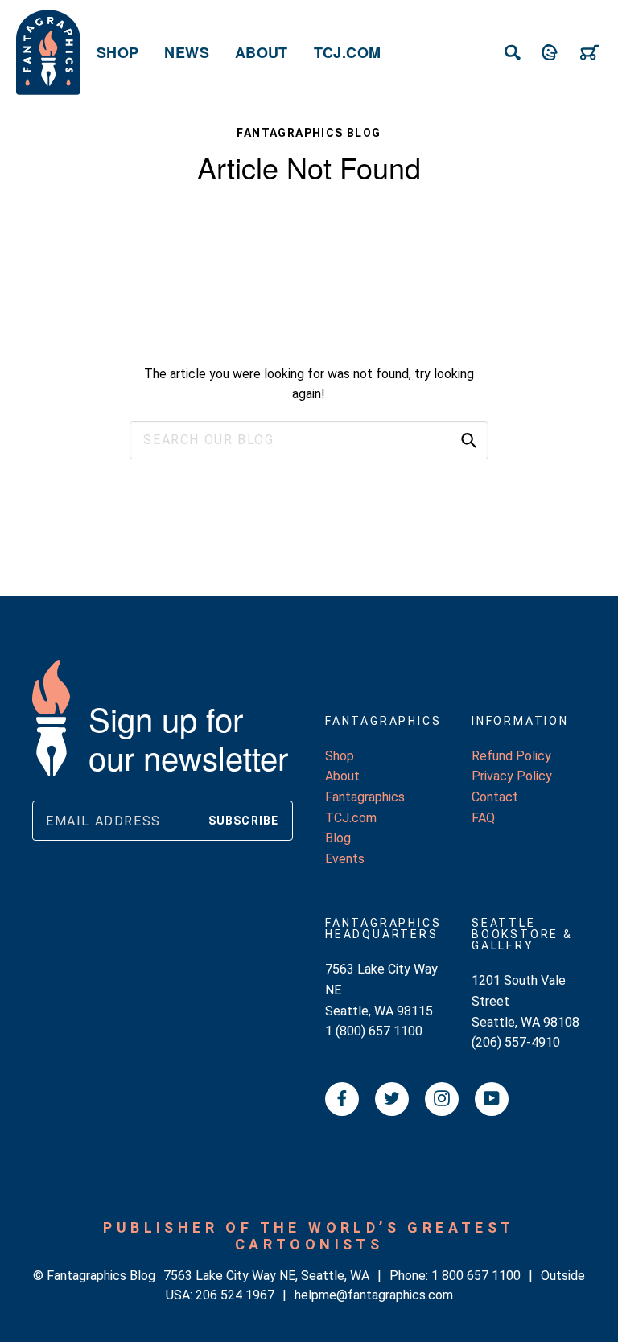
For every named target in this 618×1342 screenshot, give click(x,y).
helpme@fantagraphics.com (374, 1295)
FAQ (483, 817)
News (186, 52)
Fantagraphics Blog (309, 132)
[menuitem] (117, 52)
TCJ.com (347, 52)
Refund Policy (511, 756)
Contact (495, 797)
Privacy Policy (512, 776)
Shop (117, 52)
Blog (338, 838)
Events (345, 859)
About (261, 52)
